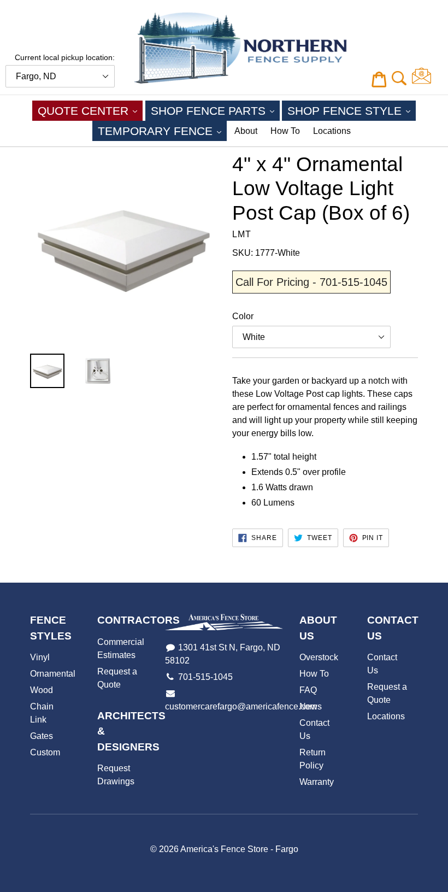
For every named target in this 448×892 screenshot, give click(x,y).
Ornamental (52, 673)
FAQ (308, 690)
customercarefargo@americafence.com (241, 706)
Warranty (316, 782)
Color (243, 316)
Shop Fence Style (351, 110)
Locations (332, 131)
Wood (41, 690)
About (245, 131)
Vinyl (40, 657)
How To (285, 131)
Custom (45, 752)
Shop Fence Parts (215, 110)
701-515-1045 (205, 677)
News (310, 706)
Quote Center (90, 110)
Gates (41, 736)
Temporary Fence (162, 130)
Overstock (318, 657)
